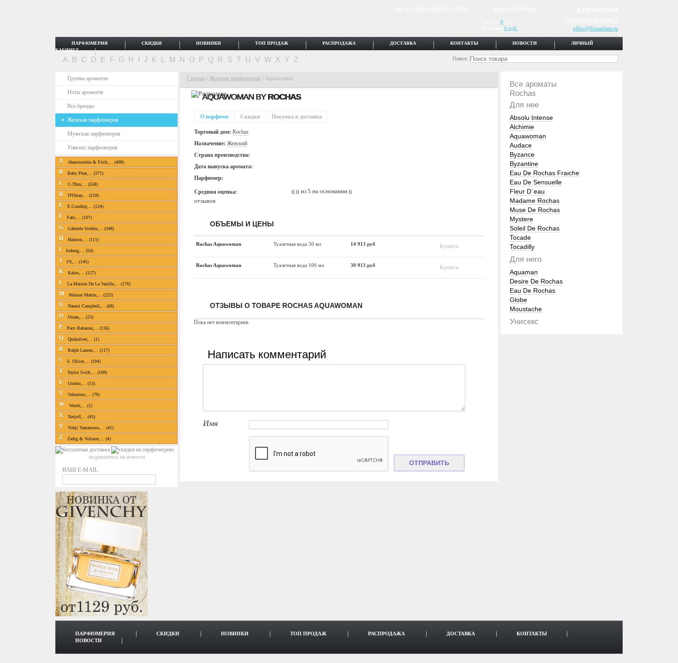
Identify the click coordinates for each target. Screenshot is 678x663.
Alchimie (522, 126)
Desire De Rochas (536, 281)
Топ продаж (271, 43)
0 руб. (511, 28)
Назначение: (210, 143)
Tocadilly (522, 246)
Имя (210, 423)
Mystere (521, 219)
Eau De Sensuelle (536, 182)
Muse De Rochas (535, 209)
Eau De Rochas (532, 290)
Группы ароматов (87, 78)
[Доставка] (83, 449)
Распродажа (339, 43)
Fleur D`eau (527, 191)
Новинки (208, 43)
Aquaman (524, 272)
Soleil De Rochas (534, 228)
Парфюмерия (89, 43)
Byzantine (524, 163)
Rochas (284, 96)
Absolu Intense (531, 117)
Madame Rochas (534, 200)
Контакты (464, 43)
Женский (237, 143)
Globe (518, 299)
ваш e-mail (80, 469)
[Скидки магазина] (142, 449)
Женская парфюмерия (93, 120)
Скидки (152, 43)
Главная (196, 78)
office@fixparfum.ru (595, 28)
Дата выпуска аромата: (223, 166)
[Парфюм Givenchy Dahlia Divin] (101, 614)
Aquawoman (528, 136)
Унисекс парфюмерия (92, 147)
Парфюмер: (208, 178)
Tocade (520, 237)
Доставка (403, 43)
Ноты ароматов (85, 92)
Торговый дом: (212, 132)
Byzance (522, 154)
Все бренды (80, 106)
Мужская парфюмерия (93, 133)
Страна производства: (222, 155)
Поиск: (460, 58)
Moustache (526, 309)
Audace (521, 145)
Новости (524, 43)
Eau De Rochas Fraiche (544, 173)
